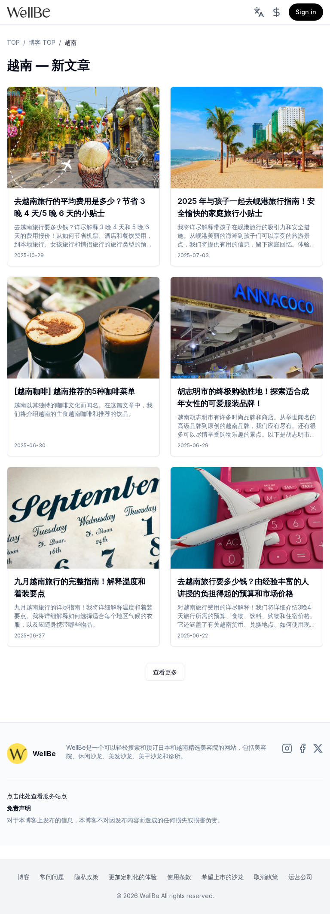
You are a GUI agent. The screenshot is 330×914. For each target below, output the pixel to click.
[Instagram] (287, 748)
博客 (24, 876)
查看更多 (165, 672)
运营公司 (300, 876)
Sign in (306, 11)
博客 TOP (42, 42)
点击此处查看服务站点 (37, 796)
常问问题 (52, 876)
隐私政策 (86, 876)
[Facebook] (302, 748)
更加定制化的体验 (133, 876)
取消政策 (266, 876)
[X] (318, 748)
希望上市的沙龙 (223, 876)
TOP (13, 42)
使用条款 (179, 876)
